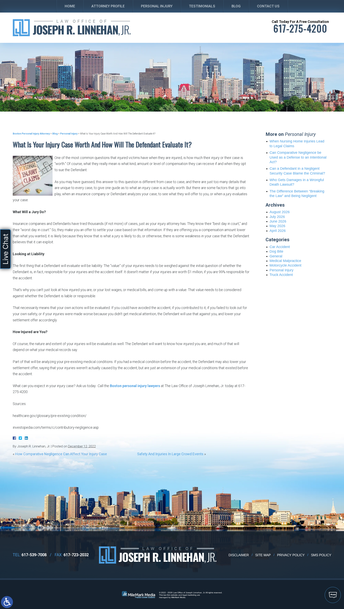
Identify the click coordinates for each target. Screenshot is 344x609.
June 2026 (278, 221)
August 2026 (280, 212)
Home (70, 6)
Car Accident (280, 247)
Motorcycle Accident (285, 265)
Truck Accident (281, 275)
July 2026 (277, 217)
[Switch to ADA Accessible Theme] (7, 602)
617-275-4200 (300, 28)
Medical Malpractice (285, 261)
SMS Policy (321, 555)
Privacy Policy (291, 555)
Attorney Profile (108, 6)
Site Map (263, 555)
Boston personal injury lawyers (135, 386)
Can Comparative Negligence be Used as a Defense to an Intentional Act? (298, 157)
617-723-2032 (76, 554)
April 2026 (278, 231)
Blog (236, 6)
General (276, 256)
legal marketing (189, 595)
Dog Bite (276, 251)
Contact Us (268, 6)
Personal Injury (157, 6)
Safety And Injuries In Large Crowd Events (170, 454)
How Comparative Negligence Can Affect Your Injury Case (61, 454)
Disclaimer (239, 555)
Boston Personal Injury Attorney (31, 133)
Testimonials (202, 6)
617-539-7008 (34, 554)
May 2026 (277, 226)
